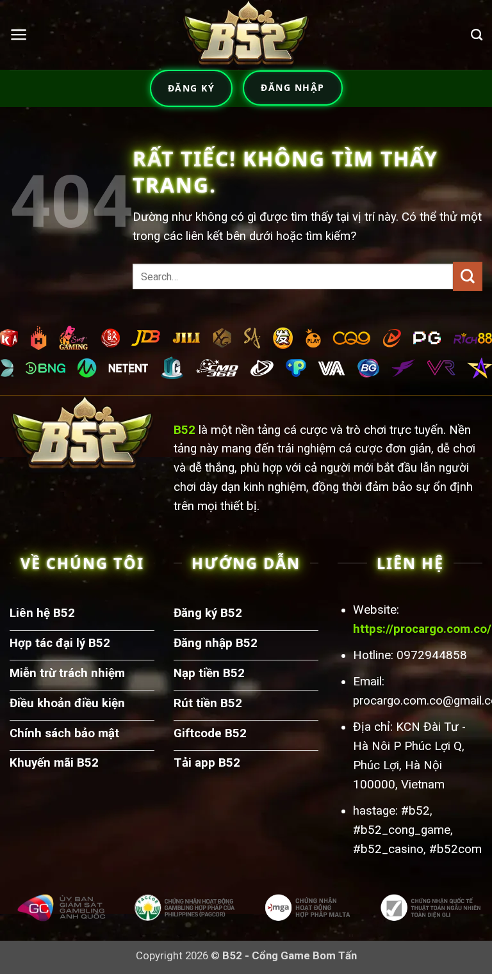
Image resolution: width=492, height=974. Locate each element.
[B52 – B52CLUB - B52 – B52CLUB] (246, 35)
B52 (184, 430)
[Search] (476, 35)
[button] (19, 34)
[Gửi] (467, 276)
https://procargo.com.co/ (422, 629)
